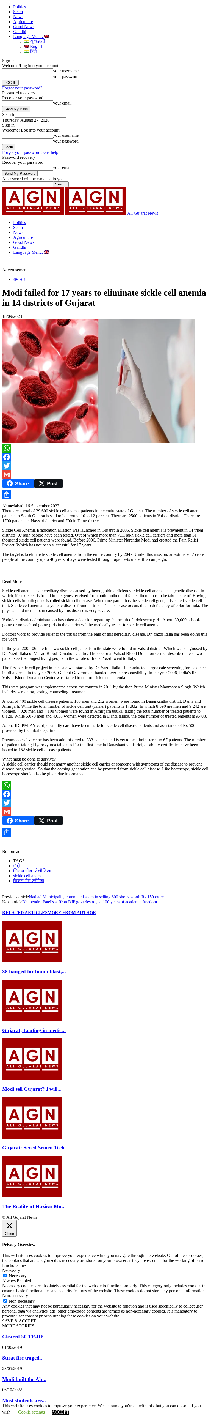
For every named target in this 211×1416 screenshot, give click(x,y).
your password (66, 76)
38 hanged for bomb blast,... (34, 971)
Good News (23, 26)
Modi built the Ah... (24, 1379)
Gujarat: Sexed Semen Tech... (35, 1147)
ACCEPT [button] (60, 1412)
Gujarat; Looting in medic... (34, 1030)
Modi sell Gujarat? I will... (32, 1089)
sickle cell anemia (28, 875)
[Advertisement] (91, 263)
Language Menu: (28, 36)
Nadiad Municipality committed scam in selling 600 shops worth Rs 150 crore (96, 897)
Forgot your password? (22, 88)
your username (66, 71)
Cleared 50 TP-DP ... (25, 1337)
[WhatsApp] (105, 448)
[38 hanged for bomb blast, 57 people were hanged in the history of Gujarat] (32, 960)
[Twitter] (105, 465)
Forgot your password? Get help (30, 152)
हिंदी (33, 51)
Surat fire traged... (23, 1358)
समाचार (19, 279)
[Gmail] (105, 474)
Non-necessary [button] (15, 1295)
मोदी (16, 865)
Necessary (18, 1275)
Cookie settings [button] (31, 1412)
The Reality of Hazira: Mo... (34, 1206)
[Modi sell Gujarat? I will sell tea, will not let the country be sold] (32, 1078)
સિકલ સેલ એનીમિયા (32, 870)
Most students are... (24, 1400)
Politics (19, 6)
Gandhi (19, 31)
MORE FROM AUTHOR (72, 912)
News (18, 16)
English (36, 46)
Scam (18, 11)
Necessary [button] (11, 1270)
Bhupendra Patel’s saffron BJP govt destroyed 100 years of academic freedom (89, 902)
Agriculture (23, 21)
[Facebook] (105, 457)
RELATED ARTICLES (25, 912)
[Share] (105, 494)
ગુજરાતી (37, 41)
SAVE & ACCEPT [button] (19, 1321)
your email (62, 103)
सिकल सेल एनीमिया (28, 880)
